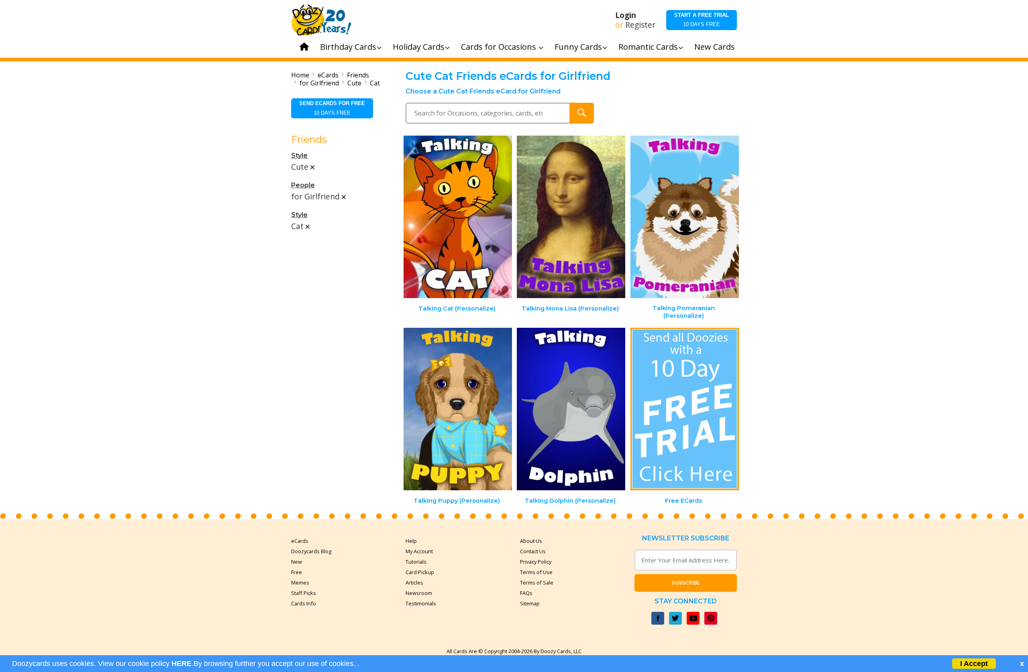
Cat (375, 83)
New (296, 561)
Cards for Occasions (499, 46)
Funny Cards (578, 46)
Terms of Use (536, 572)
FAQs (526, 593)
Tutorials (416, 561)
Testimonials (421, 603)
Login (625, 15)
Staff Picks (303, 593)
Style (299, 155)
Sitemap (530, 603)
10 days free (701, 19)
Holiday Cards (419, 46)
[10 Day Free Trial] (684, 409)
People (303, 185)
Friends (358, 75)
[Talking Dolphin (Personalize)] (571, 409)
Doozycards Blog (311, 551)
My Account (419, 551)
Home (300, 75)
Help (411, 541)
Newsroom (419, 593)
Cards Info (303, 603)
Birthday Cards (348, 46)
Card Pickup (420, 572)
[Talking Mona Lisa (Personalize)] (571, 217)
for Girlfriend (319, 83)
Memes (300, 582)
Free (296, 572)
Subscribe (686, 582)
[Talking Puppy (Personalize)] (458, 409)
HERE (181, 664)
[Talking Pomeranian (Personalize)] (684, 217)
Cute (354, 83)
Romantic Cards (648, 46)
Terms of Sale (536, 582)
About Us (531, 541)
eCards (328, 75)
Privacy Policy (535, 561)
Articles (414, 582)
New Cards (714, 46)
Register (640, 25)
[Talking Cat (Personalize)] (458, 217)
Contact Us (533, 551)
